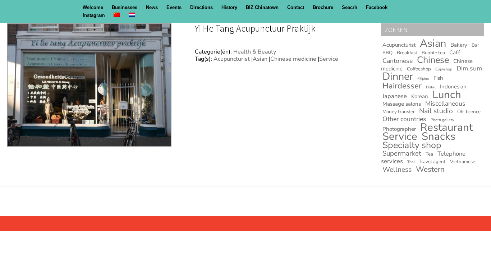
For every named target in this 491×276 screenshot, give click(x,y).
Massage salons (401, 103)
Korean (419, 96)
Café (454, 52)
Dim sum (469, 68)
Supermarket (401, 153)
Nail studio (436, 111)
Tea (429, 154)
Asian (260, 59)
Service (328, 59)
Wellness (397, 169)
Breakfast (407, 53)
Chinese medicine (293, 59)
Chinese (433, 60)
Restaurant (446, 127)
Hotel (431, 87)
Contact (295, 7)
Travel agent (432, 161)
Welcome (93, 7)
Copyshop (443, 69)
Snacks (438, 136)
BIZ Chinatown (262, 7)
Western (430, 169)
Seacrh (349, 7)
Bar (475, 45)
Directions (201, 7)
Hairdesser (402, 85)
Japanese (394, 96)
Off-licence (469, 112)
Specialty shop (411, 145)
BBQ (387, 53)
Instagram (94, 15)
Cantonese (397, 60)
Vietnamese (462, 161)
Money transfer (398, 112)
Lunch (446, 94)
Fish (438, 78)
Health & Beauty (254, 52)
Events (174, 7)
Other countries (404, 119)
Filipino (423, 78)
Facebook (376, 7)
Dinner (397, 76)
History (229, 7)
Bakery (458, 45)
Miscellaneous (445, 103)
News (152, 7)
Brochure (323, 7)
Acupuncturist (232, 59)
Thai (410, 162)
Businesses (124, 7)
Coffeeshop (419, 69)
